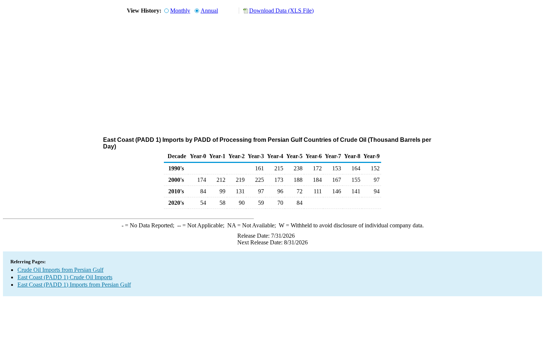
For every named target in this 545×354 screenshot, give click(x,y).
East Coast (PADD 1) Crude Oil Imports (64, 277)
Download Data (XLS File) (281, 10)
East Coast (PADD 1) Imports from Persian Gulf (74, 284)
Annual (209, 10)
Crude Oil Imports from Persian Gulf (60, 270)
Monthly (180, 10)
